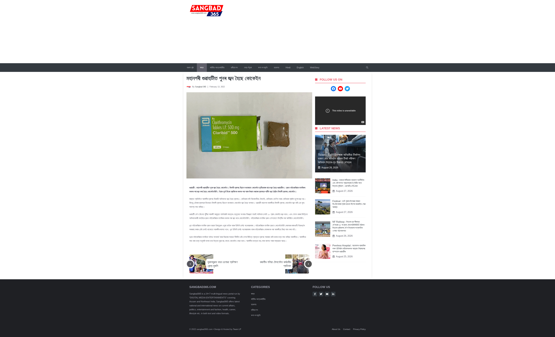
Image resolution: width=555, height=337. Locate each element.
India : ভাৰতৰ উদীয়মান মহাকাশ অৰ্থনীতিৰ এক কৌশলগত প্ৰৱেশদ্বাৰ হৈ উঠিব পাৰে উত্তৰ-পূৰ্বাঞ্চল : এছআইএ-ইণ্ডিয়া (348, 183)
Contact (346, 329)
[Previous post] (190, 264)
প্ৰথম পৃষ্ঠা (190, 67)
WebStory (314, 67)
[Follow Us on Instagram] (327, 294)
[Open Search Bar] (367, 67)
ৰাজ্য (202, 67)
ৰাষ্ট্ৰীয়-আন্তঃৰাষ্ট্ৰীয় (217, 67)
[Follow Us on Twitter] (321, 294)
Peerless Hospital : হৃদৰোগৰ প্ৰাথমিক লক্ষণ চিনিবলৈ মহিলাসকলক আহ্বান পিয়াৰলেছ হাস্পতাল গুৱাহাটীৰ (349, 248)
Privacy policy (359, 329)
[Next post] (308, 264)
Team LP (237, 329)
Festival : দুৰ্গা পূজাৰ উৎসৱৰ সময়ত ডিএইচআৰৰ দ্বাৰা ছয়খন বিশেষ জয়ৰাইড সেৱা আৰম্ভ (349, 204)
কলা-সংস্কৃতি (263, 67)
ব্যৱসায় (276, 67)
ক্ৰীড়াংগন (234, 67)
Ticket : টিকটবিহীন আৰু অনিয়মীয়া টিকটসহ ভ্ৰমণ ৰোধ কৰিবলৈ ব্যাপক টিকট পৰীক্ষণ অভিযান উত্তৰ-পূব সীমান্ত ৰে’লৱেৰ (339, 158)
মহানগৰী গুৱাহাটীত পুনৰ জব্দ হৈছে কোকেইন (223, 78)
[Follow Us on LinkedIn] (333, 294)
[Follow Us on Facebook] (315, 294)
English (300, 67)
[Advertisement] (277, 41)
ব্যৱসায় (253, 304)
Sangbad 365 (200, 87)
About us (336, 329)
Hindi (288, 67)
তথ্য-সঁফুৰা (248, 67)
